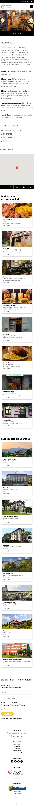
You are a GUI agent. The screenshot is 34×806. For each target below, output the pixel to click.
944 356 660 (19, 736)
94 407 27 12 (7, 134)
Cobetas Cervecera (8, 363)
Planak (23, 705)
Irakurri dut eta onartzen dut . (14, 709)
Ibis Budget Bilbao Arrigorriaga (12, 659)
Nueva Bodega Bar (8, 391)
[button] (2, 20)
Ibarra (5, 631)
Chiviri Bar (6, 334)
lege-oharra (22, 709)
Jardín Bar (6, 248)
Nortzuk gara (17, 750)
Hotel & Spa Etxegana (9, 459)
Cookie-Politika (26, 804)
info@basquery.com (9, 137)
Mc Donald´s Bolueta (9, 305)
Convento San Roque (9, 602)
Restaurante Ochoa (8, 277)
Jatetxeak (6, 705)
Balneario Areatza (8, 488)
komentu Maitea (8, 573)
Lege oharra (18, 804)
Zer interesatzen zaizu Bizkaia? (10, 703)
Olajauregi (6, 545)
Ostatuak (15, 705)
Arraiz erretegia (7, 219)
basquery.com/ (8, 141)
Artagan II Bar (7, 420)
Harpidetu (7, 714)
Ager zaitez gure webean (17, 753)
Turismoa (17, 748)
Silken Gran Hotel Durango (11, 516)
